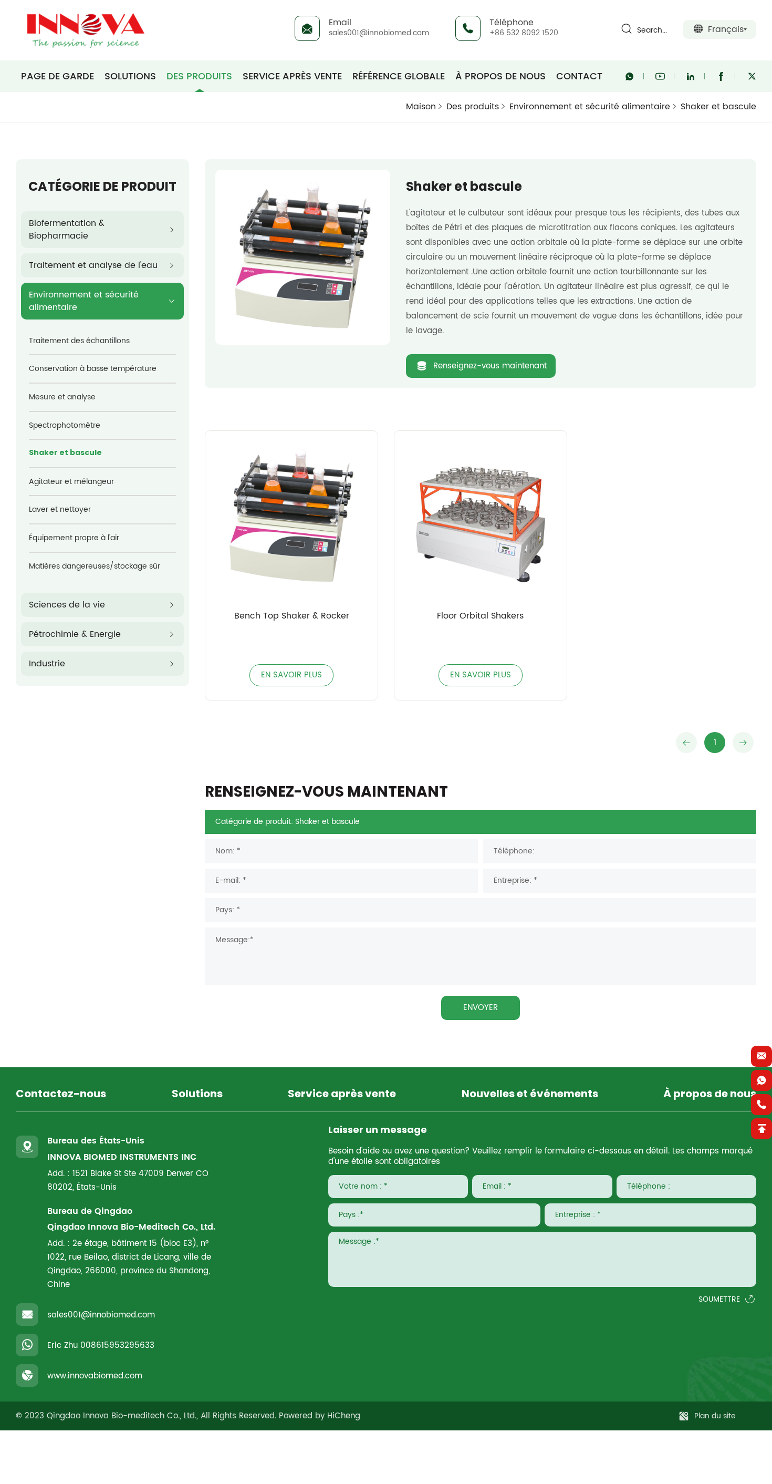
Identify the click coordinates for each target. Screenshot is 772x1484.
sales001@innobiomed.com (379, 32)
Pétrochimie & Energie (75, 634)
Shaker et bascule (718, 107)
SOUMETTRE (719, 1299)
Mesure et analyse (62, 397)
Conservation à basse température (93, 368)
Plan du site (715, 1415)
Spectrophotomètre (64, 425)
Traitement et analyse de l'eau (93, 265)
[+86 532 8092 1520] (761, 1104)
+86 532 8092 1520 (523, 32)
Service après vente (292, 76)
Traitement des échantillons (79, 340)
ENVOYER (480, 1008)
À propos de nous (500, 76)
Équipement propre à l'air (74, 537)
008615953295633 (117, 1345)
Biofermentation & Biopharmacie (67, 229)
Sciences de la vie (67, 605)
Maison (421, 106)
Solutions (130, 76)
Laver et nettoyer (60, 509)
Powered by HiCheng (319, 1416)
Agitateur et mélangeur (71, 481)
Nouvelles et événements (530, 1094)
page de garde (57, 76)
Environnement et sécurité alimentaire (589, 106)
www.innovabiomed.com (94, 1376)
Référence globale (398, 76)
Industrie (47, 663)
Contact (579, 76)
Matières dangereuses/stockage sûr (94, 566)
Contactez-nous (61, 1094)
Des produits (199, 76)
